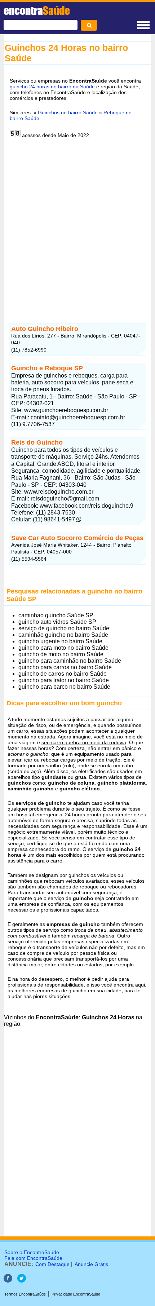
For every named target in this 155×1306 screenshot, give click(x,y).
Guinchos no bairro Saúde (68, 112)
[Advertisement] (77, 226)
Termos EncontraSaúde (25, 1294)
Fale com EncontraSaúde (33, 1258)
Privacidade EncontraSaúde (76, 1294)
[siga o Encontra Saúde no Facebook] (8, 1281)
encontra (37, 10)
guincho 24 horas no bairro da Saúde (52, 86)
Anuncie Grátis (91, 1264)
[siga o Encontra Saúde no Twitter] (21, 1281)
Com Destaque (52, 1264)
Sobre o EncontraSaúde (31, 1252)
